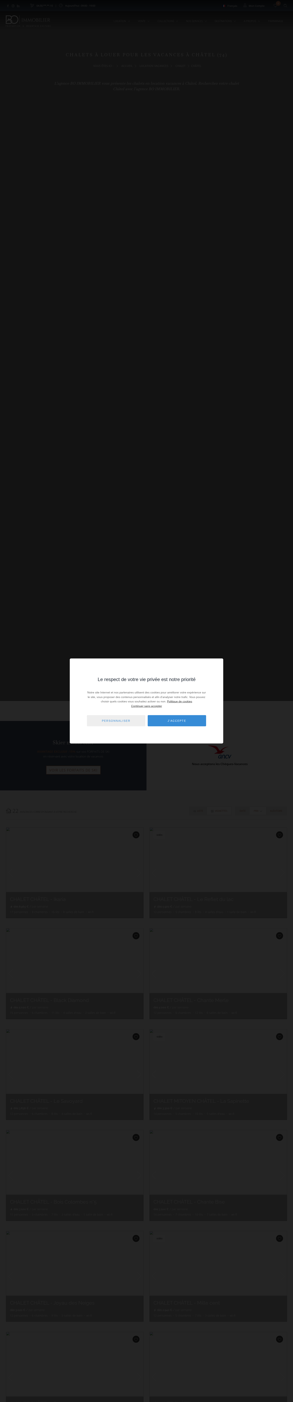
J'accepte (177, 720)
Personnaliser (116, 720)
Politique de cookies (179, 701)
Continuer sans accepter (146, 705)
